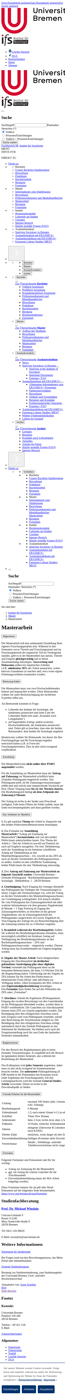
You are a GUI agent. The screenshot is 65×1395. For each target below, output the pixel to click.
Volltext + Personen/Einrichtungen (24, 138)
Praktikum (21, 176)
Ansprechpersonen (11, 1333)
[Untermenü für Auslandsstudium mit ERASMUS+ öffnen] (62, 382)
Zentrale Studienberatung (15, 1266)
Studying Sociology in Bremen (32, 232)
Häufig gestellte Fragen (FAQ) (32, 226)
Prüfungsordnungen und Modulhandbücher (39, 197)
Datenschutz (15, 1350)
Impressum (14, 1347)
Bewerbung (21, 173)
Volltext (9, 132)
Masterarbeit (22, 201)
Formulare (21, 185)
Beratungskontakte (25, 213)
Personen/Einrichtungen (18, 135)
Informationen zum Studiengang (32, 191)
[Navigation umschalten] (2, 111)
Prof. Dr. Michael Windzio (20, 1208)
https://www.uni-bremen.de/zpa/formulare (24, 1193)
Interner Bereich (24, 222)
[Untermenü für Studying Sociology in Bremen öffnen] (57, 366)
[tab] (32, 636)
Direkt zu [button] (13, 468)
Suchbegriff (8, 125)
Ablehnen (29, 1389)
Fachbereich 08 (9, 145)
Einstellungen (10, 1389)
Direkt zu (13, 163)
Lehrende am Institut (26, 216)
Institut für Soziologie (31, 145)
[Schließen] (16, 281)
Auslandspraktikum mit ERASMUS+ (35, 238)
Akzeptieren (46, 1389)
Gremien (20, 219)
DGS (11, 1359)
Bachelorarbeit (23, 179)
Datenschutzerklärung (30, 1380)
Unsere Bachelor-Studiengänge (32, 169)
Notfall (12, 1353)
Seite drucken (8, 1290)
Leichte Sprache (17, 1356)
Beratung (20, 182)
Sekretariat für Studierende (16, 1251)
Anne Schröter (28, 1284)
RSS (3, 1287)
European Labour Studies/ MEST (33, 241)
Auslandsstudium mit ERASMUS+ (34, 235)
